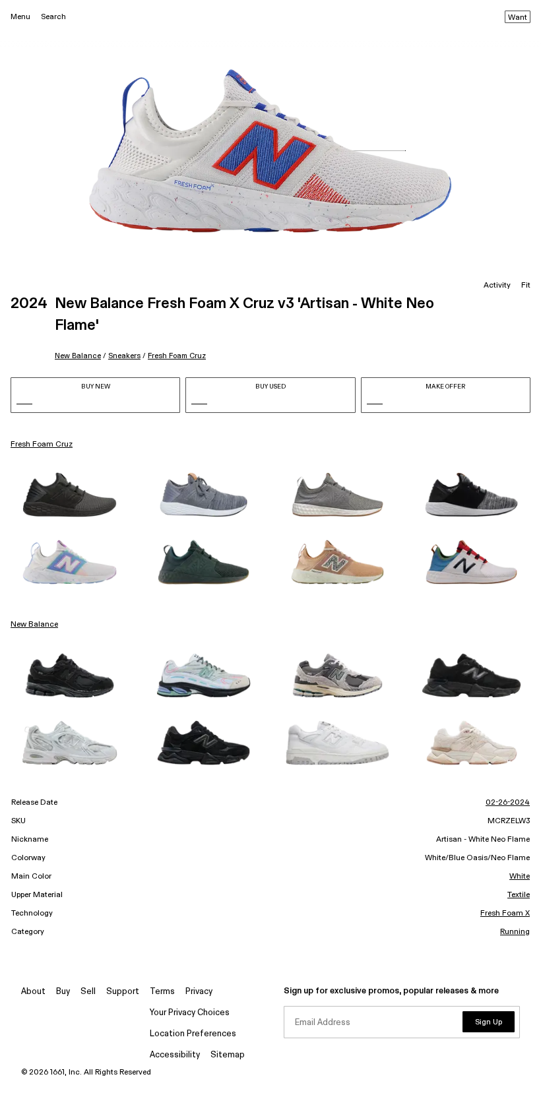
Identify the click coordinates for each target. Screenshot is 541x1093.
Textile (518, 895)
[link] (70, 495)
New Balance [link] (34, 625)
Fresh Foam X (505, 914)
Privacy (198, 991)
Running (515, 932)
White (519, 877)
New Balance (78, 355)
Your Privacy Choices (190, 1013)
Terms (162, 991)
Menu (20, 16)
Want (517, 18)
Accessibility (175, 1055)
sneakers (124, 355)
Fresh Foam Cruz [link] (42, 445)
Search (53, 16)
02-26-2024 (508, 803)
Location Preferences (193, 1034)
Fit (525, 286)
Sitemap (227, 1055)
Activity (497, 286)
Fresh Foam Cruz (177, 355)
